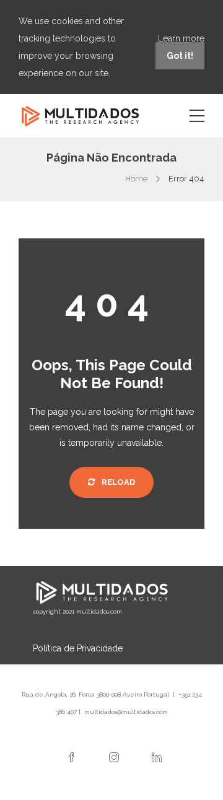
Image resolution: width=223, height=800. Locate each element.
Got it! (180, 56)
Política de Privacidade (78, 648)
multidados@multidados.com (126, 711)
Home (136, 178)
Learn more (181, 38)
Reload (117, 482)
